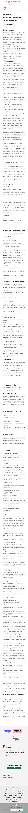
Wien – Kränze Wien (10, 789)
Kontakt (13, 797)
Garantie (20, 795)
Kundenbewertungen (13, 801)
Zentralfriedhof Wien (10, 788)
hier (17, 297)
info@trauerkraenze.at (12, 440)
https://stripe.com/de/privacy (14, 268)
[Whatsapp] (24, 810)
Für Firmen (20, 791)
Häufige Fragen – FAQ (8, 793)
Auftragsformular (9, 799)
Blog (15, 793)
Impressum (20, 793)
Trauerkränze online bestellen (10, 791)
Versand (18, 789)
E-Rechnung (7, 797)
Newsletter (19, 797)
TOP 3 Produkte (17, 799)
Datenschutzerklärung (12, 795)
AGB (5, 795)
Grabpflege (18, 788)
